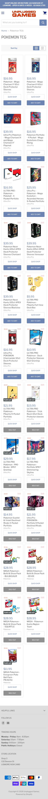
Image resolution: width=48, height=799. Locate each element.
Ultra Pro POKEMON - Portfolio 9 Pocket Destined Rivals (35, 522)
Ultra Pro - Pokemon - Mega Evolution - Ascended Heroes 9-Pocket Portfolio (35, 196)
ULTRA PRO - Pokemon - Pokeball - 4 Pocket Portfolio (11, 195)
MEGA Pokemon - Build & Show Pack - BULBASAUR (12, 573)
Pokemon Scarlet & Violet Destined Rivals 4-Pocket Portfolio (11, 522)
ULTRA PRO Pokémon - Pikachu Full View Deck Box (35, 304)
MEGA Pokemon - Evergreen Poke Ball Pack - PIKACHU (11, 676)
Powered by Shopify (24, 794)
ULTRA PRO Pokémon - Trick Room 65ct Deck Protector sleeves (35, 413)
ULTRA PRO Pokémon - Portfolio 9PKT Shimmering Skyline (34, 467)
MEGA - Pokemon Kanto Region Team (35, 624)
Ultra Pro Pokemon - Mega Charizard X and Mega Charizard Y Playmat (12, 140)
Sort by (14, 48)
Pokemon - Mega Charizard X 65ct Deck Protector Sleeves (35, 86)
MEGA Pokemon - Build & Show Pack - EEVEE (35, 573)
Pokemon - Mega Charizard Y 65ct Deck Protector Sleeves (11, 86)
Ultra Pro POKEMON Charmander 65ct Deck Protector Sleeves (11, 358)
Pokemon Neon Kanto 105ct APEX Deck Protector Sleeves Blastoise (12, 304)
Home (4, 31)
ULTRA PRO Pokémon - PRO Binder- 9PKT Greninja (10, 466)
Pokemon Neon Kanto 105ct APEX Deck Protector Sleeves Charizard (12, 250)
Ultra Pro (6, 92)
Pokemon (7, 579)
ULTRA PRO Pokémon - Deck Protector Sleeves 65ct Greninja (35, 357)
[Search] (43, 23)
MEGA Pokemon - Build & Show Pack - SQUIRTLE (12, 624)
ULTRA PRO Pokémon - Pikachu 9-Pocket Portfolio (11, 413)
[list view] (42, 48)
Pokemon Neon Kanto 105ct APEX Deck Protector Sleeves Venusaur (35, 250)
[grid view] (36, 48)
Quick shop (12, 97)
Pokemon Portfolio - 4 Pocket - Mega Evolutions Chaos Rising (35, 139)
